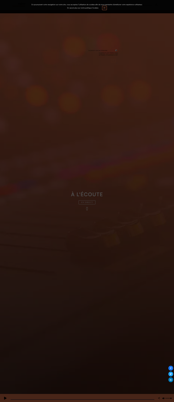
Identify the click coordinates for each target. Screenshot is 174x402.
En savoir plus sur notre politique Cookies (82, 8)
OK (104, 8)
